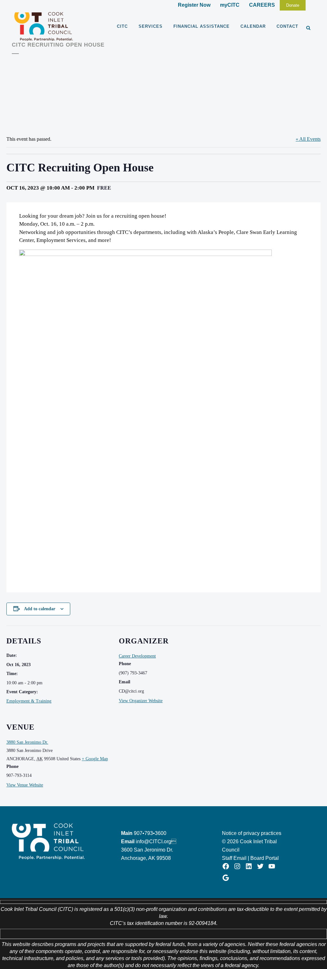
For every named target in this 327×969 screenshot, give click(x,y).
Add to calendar (39, 608)
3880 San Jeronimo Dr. (27, 742)
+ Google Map (95, 758)
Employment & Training (28, 701)
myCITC (230, 5)
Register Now (194, 5)
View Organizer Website (141, 700)
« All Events (308, 139)
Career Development (137, 656)
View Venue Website (24, 785)
